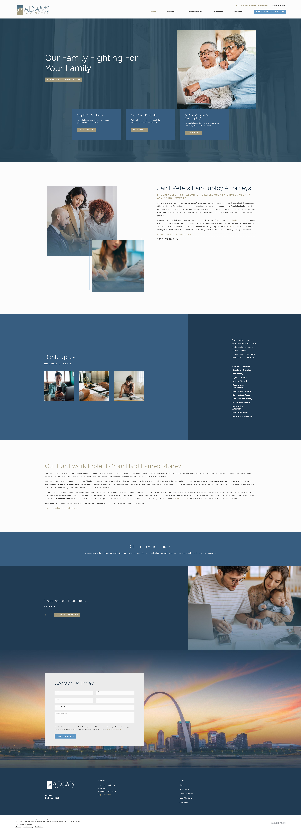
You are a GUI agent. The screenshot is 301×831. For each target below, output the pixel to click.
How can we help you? (61, 713)
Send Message (65, 736)
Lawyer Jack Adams (53, 508)
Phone (57, 699)
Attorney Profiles (186, 794)
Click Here (193, 133)
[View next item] (50, 615)
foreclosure (234, 226)
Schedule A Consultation (63, 80)
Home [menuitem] (153, 12)
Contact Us (184, 802)
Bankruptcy (184, 789)
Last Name (99, 692)
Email (98, 699)
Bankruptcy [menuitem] (171, 12)
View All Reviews (67, 615)
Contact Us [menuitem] (238, 12)
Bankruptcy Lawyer (70, 508)
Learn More (86, 130)
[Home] (35, 9)
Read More (139, 130)
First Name (58, 692)
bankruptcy (236, 220)
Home (182, 785)
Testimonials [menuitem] (218, 12)
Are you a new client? (60, 706)
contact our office (182, 498)
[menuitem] (18, 827)
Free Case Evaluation (270, 12)
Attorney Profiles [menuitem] (194, 12)
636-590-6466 (279, 5)
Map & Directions (105, 795)
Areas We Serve (186, 798)
